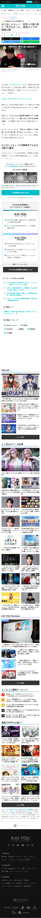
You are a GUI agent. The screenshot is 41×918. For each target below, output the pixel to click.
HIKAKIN (32, 329)
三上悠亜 (9, 333)
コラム (25, 856)
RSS (32, 845)
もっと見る (20, 437)
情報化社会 (11, 868)
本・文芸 (4, 868)
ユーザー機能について (8, 883)
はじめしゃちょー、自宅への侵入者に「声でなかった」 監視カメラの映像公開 (20, 27)
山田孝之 (21, 329)
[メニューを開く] (3, 6)
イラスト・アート (31, 868)
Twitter (9, 845)
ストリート (18, 871)
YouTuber (16, 13)
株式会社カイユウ (14, 809)
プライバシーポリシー (30, 883)
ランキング (18, 856)
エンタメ (10, 13)
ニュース (22, 13)
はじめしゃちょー (16, 85)
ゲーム (12, 871)
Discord (23, 845)
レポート (31, 856)
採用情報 (26, 886)
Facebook (13, 845)
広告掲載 (26, 880)
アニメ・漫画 (21, 868)
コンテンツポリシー (10, 811)
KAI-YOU (4, 13)
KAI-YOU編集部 (28, 809)
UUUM (25, 325)
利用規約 (19, 883)
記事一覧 (4, 856)
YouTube (18, 845)
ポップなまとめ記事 (24, 859)
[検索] (38, 6)
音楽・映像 (5, 871)
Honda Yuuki (5, 35)
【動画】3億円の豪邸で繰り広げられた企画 (16, 99)
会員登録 (29, 2)
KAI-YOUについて (7, 880)
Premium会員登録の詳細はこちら (20, 270)
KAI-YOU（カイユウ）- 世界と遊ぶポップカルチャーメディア (20, 6)
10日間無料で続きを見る (20, 193)
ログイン (36, 2)
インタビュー (12, 859)
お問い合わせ (18, 880)
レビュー (4, 859)
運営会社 (17, 886)
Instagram (28, 845)
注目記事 (11, 856)
